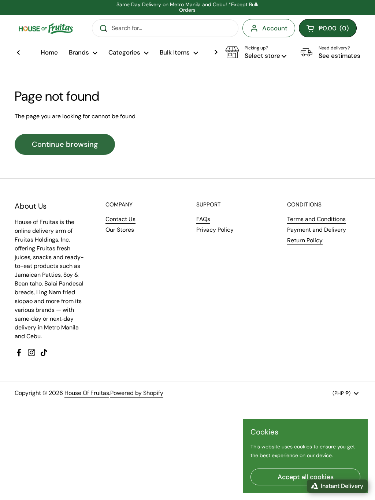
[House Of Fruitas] (46, 28)
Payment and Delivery (316, 230)
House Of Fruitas (86, 393)
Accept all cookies (306, 477)
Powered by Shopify (136, 393)
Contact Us (120, 219)
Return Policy (305, 240)
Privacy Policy (215, 230)
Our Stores (119, 230)
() (334, 29)
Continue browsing (65, 144)
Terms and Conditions (316, 219)
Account (274, 28)
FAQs (203, 219)
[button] (255, 52)
